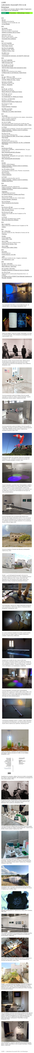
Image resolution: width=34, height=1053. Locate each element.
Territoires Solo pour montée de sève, (11, 243)
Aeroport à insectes (12, 100)
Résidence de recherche (12, 90)
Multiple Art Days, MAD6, (8, 49)
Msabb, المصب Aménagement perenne (11, 78)
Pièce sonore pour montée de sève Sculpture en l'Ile (15, 226)
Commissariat (15, 54)
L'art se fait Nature (12, 95)
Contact (27, 13)
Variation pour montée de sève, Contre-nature (13, 198)
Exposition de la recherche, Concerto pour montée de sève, (17, 129)
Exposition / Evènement (8, 44)
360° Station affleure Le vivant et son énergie (13, 209)
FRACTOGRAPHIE (11, 110)
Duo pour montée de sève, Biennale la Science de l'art (15, 233)
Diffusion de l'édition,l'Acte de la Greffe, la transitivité (11, 30)
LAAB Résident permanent (13, 193)
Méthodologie (21, 13)
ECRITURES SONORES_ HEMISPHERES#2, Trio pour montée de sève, (16, 150)
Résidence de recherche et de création (14, 71)
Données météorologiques (15, 165)
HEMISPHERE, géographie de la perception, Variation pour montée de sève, (16, 156)
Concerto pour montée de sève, (16, 135)
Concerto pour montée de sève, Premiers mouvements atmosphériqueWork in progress (15, 172)
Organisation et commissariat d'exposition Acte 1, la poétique (17, 275)
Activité (4, 13)
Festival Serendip (7, 238)
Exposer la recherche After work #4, (15, 179)
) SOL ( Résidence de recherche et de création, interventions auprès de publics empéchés (17, 118)
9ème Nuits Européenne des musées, (11, 218)
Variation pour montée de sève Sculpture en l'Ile (14, 214)
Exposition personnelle (14, 66)
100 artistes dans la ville (8, 83)
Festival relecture (9, 253)
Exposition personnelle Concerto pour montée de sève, (16, 124)
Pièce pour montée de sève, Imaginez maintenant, (14, 258)
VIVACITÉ (9, 105)
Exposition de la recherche (8, 61)
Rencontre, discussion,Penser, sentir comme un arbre (9, 36)
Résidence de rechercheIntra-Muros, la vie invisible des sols (11, 22)
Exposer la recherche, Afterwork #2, (15, 187)
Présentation (13, 13)
